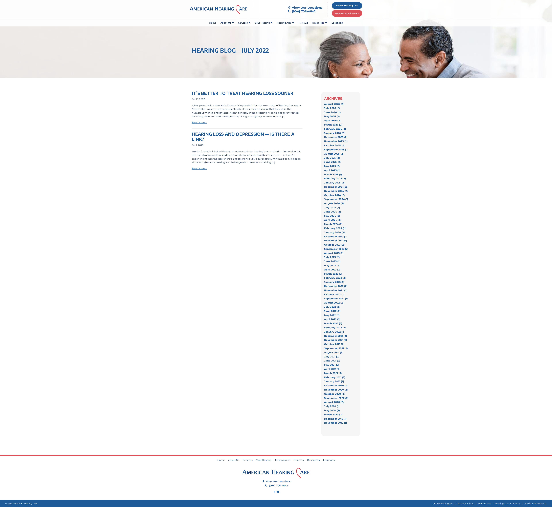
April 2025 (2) (332, 170)
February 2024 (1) (335, 228)
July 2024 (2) (332, 207)
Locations (337, 22)
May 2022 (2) (332, 315)
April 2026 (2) (332, 120)
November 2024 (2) (336, 191)
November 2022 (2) (335, 290)
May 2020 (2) (332, 410)
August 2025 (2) (334, 153)
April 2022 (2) (332, 319)
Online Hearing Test (443, 503)
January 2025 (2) (334, 182)
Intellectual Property (535, 503)
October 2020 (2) (334, 394)
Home (212, 22)
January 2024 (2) (334, 232)
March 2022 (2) (333, 323)
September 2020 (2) (336, 398)
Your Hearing (262, 22)
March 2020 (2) (333, 414)
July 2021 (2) (331, 356)
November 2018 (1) (335, 422)
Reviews (303, 22)
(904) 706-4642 (303, 11)
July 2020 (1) (332, 406)
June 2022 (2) (332, 311)
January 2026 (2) (334, 133)
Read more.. (199, 122)
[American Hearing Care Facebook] (274, 492)
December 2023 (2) (335, 236)
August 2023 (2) (334, 253)
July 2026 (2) (332, 108)
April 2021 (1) (332, 369)
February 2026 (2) (335, 129)
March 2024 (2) (333, 224)
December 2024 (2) (336, 186)
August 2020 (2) (334, 402)
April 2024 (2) (332, 220)
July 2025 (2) (332, 157)
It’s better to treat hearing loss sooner (242, 93)
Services (243, 22)
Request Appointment (347, 13)
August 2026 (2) (334, 104)
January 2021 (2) (334, 381)
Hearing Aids (284, 22)
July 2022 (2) (332, 307)
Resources (318, 22)
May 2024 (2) (332, 216)
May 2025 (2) (332, 166)
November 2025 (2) (336, 141)
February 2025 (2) (335, 178)
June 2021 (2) (332, 360)
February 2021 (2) (334, 377)
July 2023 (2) (332, 257)
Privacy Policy (465, 503)
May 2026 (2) (332, 116)
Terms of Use (484, 503)
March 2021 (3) (333, 373)
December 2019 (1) (335, 418)
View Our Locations (307, 7)
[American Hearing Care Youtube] (277, 492)
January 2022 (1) (334, 331)
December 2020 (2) (336, 385)
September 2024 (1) (336, 199)
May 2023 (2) (332, 265)
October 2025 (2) (334, 145)
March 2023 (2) (333, 273)
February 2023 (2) (335, 278)
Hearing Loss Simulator (507, 503)
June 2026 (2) (332, 112)
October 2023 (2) (334, 244)
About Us (226, 22)
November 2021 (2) (335, 340)
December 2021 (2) (335, 336)
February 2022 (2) (335, 327)
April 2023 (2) (332, 269)
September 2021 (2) (336, 348)
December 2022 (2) (335, 286)
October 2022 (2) (334, 294)
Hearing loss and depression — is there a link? (243, 136)
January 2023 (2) (334, 282)
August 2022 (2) (334, 302)
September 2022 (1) (336, 298)
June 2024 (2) (332, 211)
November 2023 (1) (335, 240)
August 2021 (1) (333, 352)
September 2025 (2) (336, 149)
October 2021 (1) (334, 344)
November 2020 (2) (336, 389)
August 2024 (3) (334, 203)
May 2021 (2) (331, 364)
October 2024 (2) (334, 195)
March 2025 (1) (333, 174)
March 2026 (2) (333, 124)
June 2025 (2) (332, 162)
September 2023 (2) (336, 249)
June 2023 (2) (332, 261)
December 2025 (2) (335, 137)
